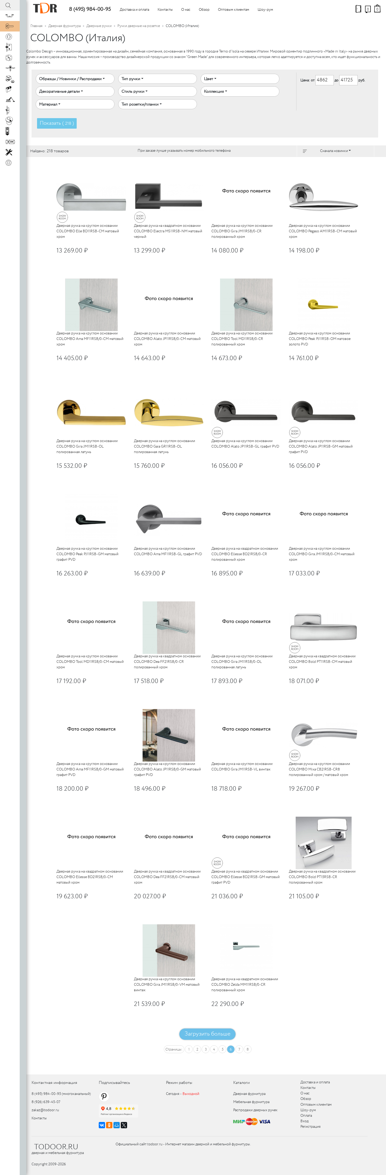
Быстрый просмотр (100, 165)
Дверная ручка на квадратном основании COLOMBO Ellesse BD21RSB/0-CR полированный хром (244, 554)
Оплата (306, 1115)
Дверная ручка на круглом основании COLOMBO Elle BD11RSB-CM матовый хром (87, 231)
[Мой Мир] (116, 1125)
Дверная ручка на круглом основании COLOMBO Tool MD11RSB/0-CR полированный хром (242, 339)
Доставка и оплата (134, 9)
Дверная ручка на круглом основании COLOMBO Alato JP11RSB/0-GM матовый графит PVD (167, 769)
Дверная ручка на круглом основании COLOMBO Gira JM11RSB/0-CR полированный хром (242, 231)
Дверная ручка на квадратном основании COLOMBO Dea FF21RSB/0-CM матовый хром (167, 877)
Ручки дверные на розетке (138, 26)
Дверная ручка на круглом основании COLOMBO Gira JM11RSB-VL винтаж (242, 766)
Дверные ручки (99, 26)
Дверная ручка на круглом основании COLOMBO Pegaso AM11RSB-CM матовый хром (323, 231)
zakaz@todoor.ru (45, 1110)
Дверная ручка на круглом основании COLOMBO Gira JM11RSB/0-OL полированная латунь (242, 662)
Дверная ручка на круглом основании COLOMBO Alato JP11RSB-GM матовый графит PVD (321, 446)
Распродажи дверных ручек (255, 1110)
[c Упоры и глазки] (10, 79)
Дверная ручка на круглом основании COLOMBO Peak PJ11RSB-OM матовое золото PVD (320, 339)
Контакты (165, 9)
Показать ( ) (57, 123)
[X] (124, 1125)
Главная (36, 26)
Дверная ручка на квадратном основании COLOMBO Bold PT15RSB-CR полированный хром (322, 877)
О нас (185, 9)
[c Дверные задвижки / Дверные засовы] (10, 142)
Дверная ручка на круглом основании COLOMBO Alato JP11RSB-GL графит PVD (245, 443)
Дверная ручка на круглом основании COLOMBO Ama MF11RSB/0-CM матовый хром (89, 339)
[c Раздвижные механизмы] (10, 68)
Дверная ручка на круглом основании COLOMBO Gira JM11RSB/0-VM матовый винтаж (167, 985)
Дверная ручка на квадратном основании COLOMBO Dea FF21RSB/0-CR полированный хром (167, 662)
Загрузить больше (208, 1034)
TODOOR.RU (56, 1147)
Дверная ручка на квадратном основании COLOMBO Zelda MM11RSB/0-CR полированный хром (244, 985)
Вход (304, 1121)
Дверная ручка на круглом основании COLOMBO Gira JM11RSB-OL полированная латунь (87, 446)
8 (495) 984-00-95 (90, 9)
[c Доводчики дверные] (10, 100)
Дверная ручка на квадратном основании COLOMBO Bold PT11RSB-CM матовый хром (322, 662)
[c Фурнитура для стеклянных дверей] (10, 121)
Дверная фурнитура (64, 26)
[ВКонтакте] (102, 1125)
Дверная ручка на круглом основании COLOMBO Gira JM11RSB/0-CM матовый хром (321, 554)
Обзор (204, 9)
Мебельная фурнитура (251, 1102)
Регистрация (310, 1126)
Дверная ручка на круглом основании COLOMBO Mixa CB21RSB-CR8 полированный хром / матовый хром (319, 769)
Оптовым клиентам (233, 9)
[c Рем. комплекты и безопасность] (10, 152)
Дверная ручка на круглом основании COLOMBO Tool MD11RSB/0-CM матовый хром (90, 662)
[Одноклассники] (109, 1125)
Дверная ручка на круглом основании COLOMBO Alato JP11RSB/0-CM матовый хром (167, 339)
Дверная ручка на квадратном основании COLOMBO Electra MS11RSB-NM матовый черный (168, 231)
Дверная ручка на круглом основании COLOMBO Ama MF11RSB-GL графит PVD (168, 551)
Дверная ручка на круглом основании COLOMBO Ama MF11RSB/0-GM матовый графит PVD (90, 769)
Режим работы (179, 1083)
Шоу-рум (265, 9)
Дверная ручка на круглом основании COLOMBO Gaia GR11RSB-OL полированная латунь (164, 446)
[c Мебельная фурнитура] (10, 16)
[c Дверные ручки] (10, 26)
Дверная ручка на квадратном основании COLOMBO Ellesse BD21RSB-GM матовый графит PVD (245, 877)
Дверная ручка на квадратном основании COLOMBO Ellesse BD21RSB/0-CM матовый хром (89, 877)
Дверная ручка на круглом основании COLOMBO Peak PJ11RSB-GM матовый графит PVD (87, 554)
